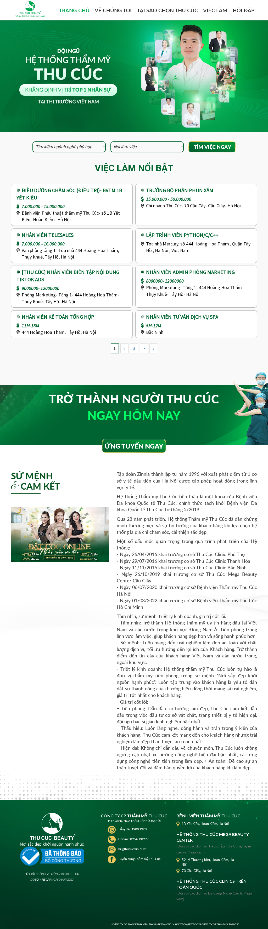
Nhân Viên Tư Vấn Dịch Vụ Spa (182, 316)
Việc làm (215, 10)
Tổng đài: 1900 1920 (132, 829)
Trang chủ (74, 10)
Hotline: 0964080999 (133, 839)
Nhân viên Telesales (48, 235)
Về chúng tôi (113, 10)
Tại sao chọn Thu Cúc (167, 10)
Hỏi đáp (243, 10)
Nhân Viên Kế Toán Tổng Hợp (58, 316)
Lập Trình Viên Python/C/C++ (182, 235)
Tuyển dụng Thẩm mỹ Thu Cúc (139, 859)
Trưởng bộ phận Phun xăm (179, 190)
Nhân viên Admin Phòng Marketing (190, 272)
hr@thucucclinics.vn (132, 849)
